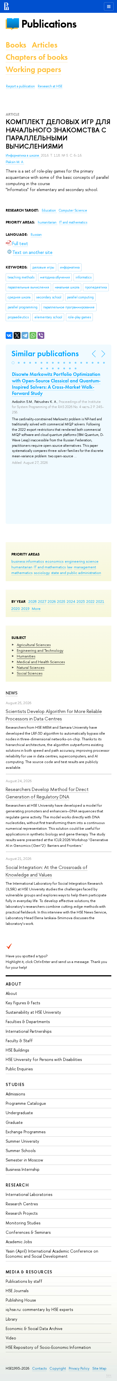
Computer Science (72, 210)
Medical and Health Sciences (41, 661)
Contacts (39, 1368)
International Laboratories (29, 1194)
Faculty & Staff (19, 1040)
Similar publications (45, 353)
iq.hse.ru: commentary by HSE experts (39, 1309)
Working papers (33, 69)
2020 (15, 608)
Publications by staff (24, 1281)
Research (17, 1185)
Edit (108, 1375)
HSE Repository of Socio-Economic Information (48, 1347)
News (12, 693)
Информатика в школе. (23, 155)
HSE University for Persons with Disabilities (44, 1059)
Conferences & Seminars (28, 1232)
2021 (100, 601)
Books (16, 45)
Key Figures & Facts (23, 1002)
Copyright (57, 1368)
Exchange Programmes (25, 1131)
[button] (13, 363)
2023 (81, 601)
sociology (42, 572)
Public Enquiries (19, 1068)
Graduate (14, 1122)
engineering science (82, 561)
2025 (61, 601)
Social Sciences (29, 673)
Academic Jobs (19, 1241)
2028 (32, 601)
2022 (90, 601)
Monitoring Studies (23, 1223)
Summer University (22, 1141)
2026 (52, 601)
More (36, 608)
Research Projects (21, 1213)
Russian (36, 234)
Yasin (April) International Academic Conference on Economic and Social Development (52, 1253)
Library (11, 1319)
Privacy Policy (79, 1368)
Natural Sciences (30, 667)
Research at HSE (50, 86)
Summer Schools (20, 1150)
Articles (44, 45)
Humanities (26, 656)
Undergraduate (19, 1112)
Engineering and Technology (40, 650)
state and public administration (76, 572)
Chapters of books (37, 57)
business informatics (27, 561)
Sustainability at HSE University (33, 1012)
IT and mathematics (50, 566)
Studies (15, 1084)
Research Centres (22, 1203)
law (69, 566)
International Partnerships (28, 1031)
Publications (48, 24)
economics (54, 561)
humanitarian (21, 566)
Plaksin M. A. (15, 162)
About (14, 984)
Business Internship (22, 1169)
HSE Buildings (17, 1050)
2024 (71, 601)
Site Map (99, 1368)
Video (11, 1338)
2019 (25, 608)
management (85, 566)
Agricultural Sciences (34, 644)
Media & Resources (29, 1272)
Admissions (15, 1094)
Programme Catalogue (26, 1103)
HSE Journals (17, 1290)
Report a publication (20, 86)
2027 (42, 601)
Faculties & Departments (28, 1021)
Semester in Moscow (24, 1160)
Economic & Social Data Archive (34, 1328)
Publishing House (21, 1300)
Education (49, 210)
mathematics (21, 572)
